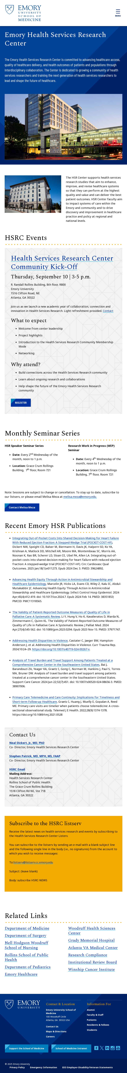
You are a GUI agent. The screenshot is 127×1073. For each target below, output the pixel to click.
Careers (50, 1036)
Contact (108, 311)
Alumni (91, 1009)
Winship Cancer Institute (91, 969)
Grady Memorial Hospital (91, 940)
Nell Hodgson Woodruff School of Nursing (26, 945)
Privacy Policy (17, 1067)
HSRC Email (17, 769)
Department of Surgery (25, 935)
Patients (91, 1019)
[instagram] (113, 1049)
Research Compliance (87, 955)
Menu (118, 15)
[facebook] (96, 1049)
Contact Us (52, 1026)
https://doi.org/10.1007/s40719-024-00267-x (61, 649)
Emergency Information (43, 1067)
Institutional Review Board (92, 962)
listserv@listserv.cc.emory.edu (33, 862)
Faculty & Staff (95, 1014)
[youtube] (118, 1049)
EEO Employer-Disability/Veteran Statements (87, 1067)
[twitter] (102, 1049)
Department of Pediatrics (28, 967)
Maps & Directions (56, 1031)
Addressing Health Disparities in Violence (40, 640)
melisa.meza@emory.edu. (80, 496)
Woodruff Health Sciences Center (91, 930)
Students (92, 1029)
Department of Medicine (27, 928)
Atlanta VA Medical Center (93, 948)
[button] (21, 403)
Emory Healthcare (21, 974)
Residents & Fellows (98, 1024)
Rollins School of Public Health (26, 957)
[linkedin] (107, 1049)
